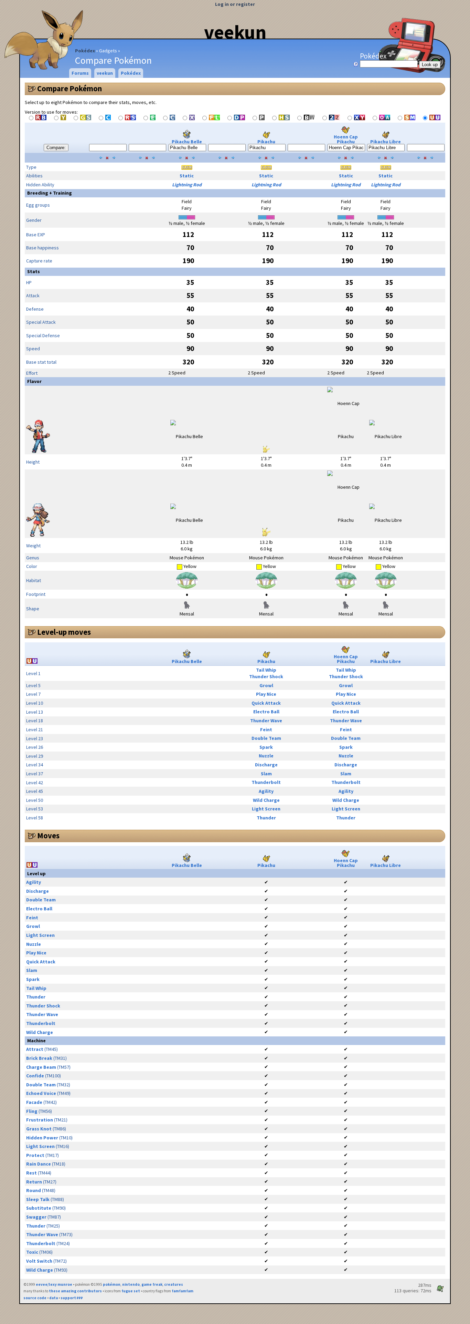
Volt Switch (39, 1261)
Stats (33, 271)
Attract (34, 1049)
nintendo (131, 1284)
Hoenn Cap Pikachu (346, 139)
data (53, 1297)
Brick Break (39, 1058)
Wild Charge (266, 800)
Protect (35, 1155)
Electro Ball (266, 711)
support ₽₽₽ (72, 1297)
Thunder (266, 818)
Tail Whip (266, 670)
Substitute (38, 1208)
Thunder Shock (266, 676)
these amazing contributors (75, 1291)
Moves (48, 835)
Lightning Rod (187, 185)
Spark (266, 747)
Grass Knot (39, 1129)
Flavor (34, 381)
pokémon (111, 1284)
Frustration (39, 1120)
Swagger (36, 1217)
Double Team (266, 738)
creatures (173, 1284)
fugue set (130, 1291)
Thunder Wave (266, 720)
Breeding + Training (49, 193)
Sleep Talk (38, 1199)
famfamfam (182, 1291)
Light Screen (266, 809)
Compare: (56, 147)
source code (34, 1297)
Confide (35, 1076)
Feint (266, 729)
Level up (36, 873)
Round (33, 1190)
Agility (266, 791)
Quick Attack (266, 703)
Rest (31, 1173)
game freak (151, 1284)
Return (34, 1182)
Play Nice (266, 694)
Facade (34, 1102)
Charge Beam (41, 1067)
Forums (80, 73)
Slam (266, 773)
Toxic (32, 1252)
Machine (36, 1040)
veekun (235, 32)
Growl (266, 685)
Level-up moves (64, 632)
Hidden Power (42, 1138)
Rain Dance (38, 1164)
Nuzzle (266, 756)
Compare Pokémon (69, 88)
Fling (32, 1111)
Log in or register (235, 4)
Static (187, 176)
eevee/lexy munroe (54, 1284)
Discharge (266, 765)
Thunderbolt (266, 782)
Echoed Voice (41, 1093)
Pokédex (85, 51)
